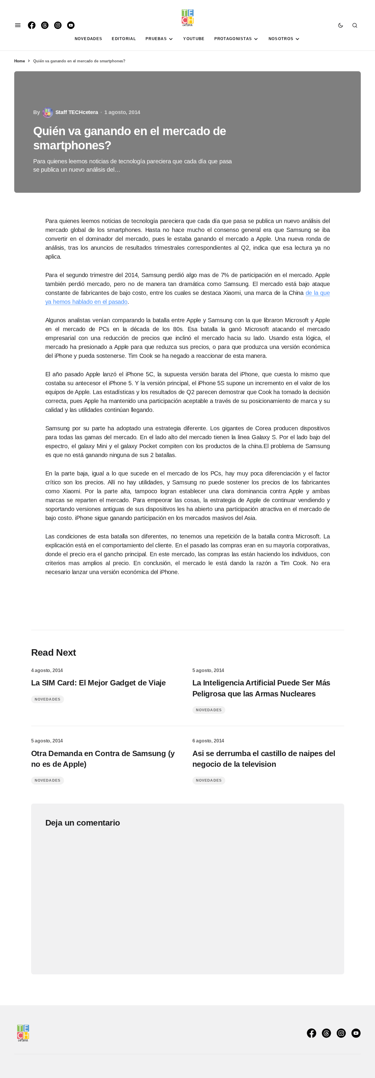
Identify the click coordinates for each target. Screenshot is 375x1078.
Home (19, 61)
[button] (17, 25)
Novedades (48, 699)
